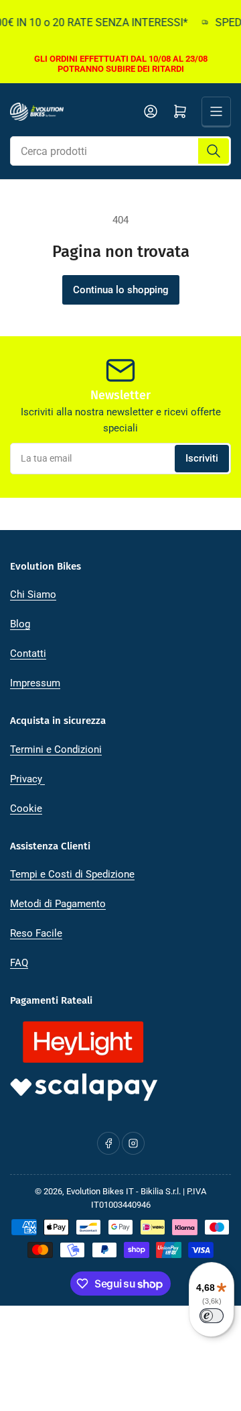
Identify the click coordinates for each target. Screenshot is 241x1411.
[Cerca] (213, 151)
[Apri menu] (216, 111)
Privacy (27, 779)
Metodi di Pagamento (58, 904)
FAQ (19, 963)
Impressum (35, 683)
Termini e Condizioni (56, 749)
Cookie (26, 808)
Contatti (28, 653)
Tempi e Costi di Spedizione (72, 874)
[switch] (211, 1315)
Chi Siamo (33, 594)
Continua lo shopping (121, 290)
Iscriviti (201, 458)
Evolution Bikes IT (100, 1191)
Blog (20, 624)
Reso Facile (36, 933)
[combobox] (120, 151)
